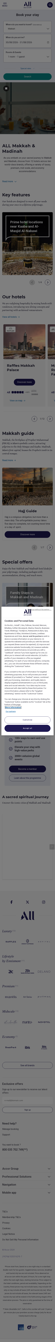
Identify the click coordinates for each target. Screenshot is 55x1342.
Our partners (11, 711)
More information (13, 707)
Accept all (27, 728)
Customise (27, 720)
